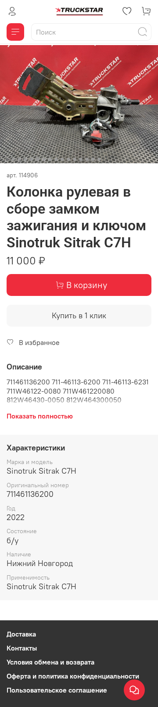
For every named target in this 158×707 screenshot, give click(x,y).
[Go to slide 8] (50, 159)
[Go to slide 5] (31, 159)
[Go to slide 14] (87, 159)
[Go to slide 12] (74, 159)
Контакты (22, 648)
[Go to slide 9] (56, 159)
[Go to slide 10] (62, 159)
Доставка (21, 634)
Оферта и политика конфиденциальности (73, 676)
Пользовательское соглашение (57, 690)
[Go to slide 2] (13, 159)
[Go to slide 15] (93, 159)
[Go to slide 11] (68, 159)
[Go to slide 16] (99, 159)
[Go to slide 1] (7, 159)
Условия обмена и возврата (50, 662)
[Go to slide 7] (44, 159)
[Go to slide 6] (37, 159)
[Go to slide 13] (80, 159)
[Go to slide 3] (19, 159)
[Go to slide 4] (25, 159)
